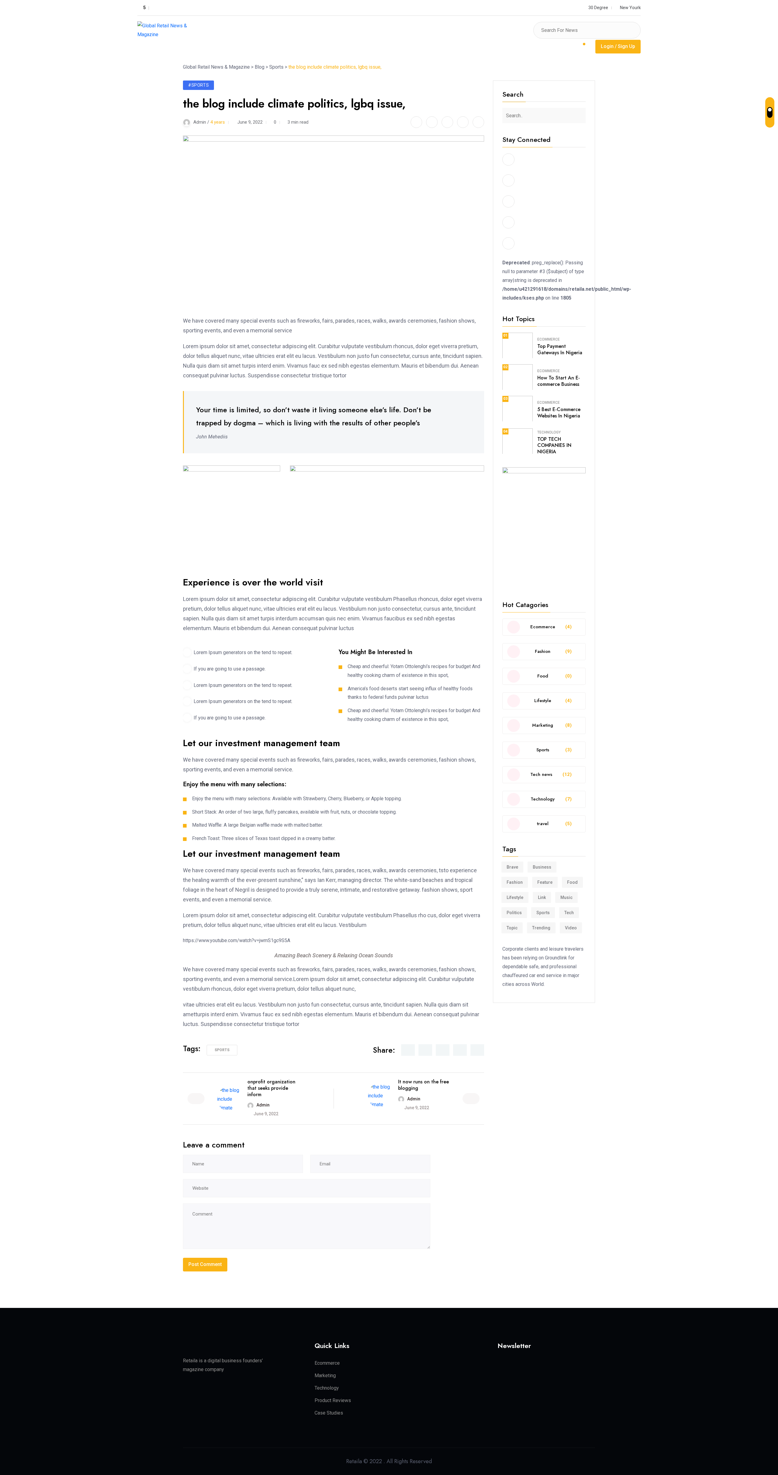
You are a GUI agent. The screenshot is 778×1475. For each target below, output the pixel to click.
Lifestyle (515, 897)
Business (542, 867)
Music (566, 897)
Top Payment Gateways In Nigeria (559, 349)
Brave (512, 867)
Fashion (515, 882)
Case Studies (329, 1413)
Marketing (325, 1375)
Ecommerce (548, 339)
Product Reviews (333, 1400)
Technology (549, 432)
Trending (541, 927)
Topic (512, 927)
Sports (222, 1050)
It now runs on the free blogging (423, 1085)
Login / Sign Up (618, 46)
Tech (569, 912)
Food (572, 882)
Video (571, 927)
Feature (545, 882)
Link (542, 897)
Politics (514, 912)
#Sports (198, 85)
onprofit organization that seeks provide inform (271, 1088)
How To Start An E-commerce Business (558, 381)
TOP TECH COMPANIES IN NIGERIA (554, 445)
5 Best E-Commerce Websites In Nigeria (558, 412)
